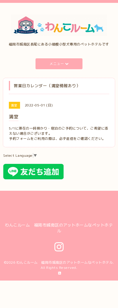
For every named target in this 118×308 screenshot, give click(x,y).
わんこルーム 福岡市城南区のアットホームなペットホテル (64, 262)
